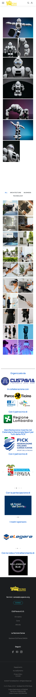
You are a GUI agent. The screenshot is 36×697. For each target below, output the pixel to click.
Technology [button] (18, 196)
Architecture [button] (15, 192)
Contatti (18, 676)
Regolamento (18, 667)
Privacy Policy (18, 674)
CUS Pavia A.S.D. (18, 611)
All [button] (6, 192)
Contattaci (18, 603)
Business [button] (27, 192)
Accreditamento (18, 671)
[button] (3, 472)
